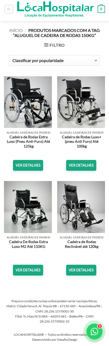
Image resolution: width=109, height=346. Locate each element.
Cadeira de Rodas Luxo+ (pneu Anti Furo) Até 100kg (81, 141)
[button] (8, 9)
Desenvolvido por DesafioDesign (54, 340)
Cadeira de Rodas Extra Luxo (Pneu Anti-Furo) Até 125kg (28, 141)
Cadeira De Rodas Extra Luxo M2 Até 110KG (28, 244)
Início (16, 30)
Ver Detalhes (28, 165)
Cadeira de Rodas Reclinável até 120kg (81, 244)
